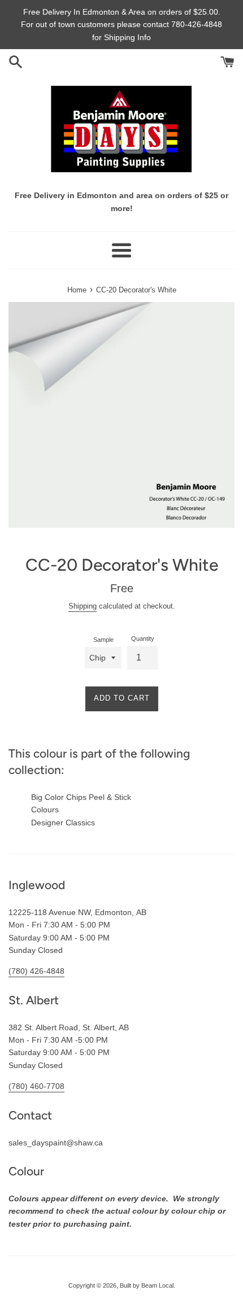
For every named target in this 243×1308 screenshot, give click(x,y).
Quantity (142, 638)
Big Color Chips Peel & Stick (81, 797)
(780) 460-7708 (36, 1086)
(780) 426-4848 (36, 970)
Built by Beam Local (146, 1285)
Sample (103, 639)
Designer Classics (63, 822)
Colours (45, 809)
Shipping (82, 606)
